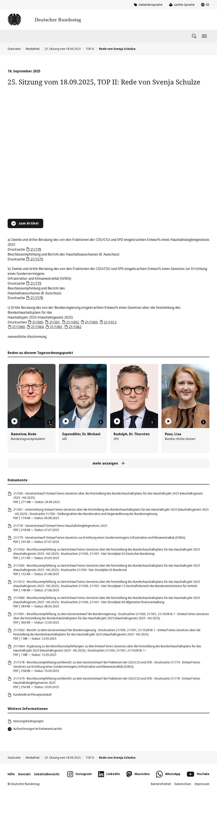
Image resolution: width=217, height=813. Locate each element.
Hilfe (11, 774)
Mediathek (33, 49)
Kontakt (24, 774)
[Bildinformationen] (49, 422)
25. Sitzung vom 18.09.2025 (63, 49)
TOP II (90, 49)
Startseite (14, 49)
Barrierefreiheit (161, 784)
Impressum (202, 784)
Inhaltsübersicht (47, 774)
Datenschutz (182, 784)
